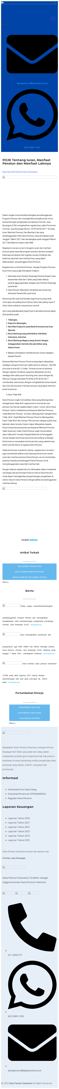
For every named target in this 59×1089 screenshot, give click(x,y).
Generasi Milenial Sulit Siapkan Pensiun (29, 577)
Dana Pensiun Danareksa (20, 1083)
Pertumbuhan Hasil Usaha (29, 712)
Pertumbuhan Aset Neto (29, 707)
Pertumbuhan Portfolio (29, 718)
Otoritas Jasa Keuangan (13, 858)
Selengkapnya (36, 625)
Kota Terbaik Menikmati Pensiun (29, 571)
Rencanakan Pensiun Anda (29, 566)
